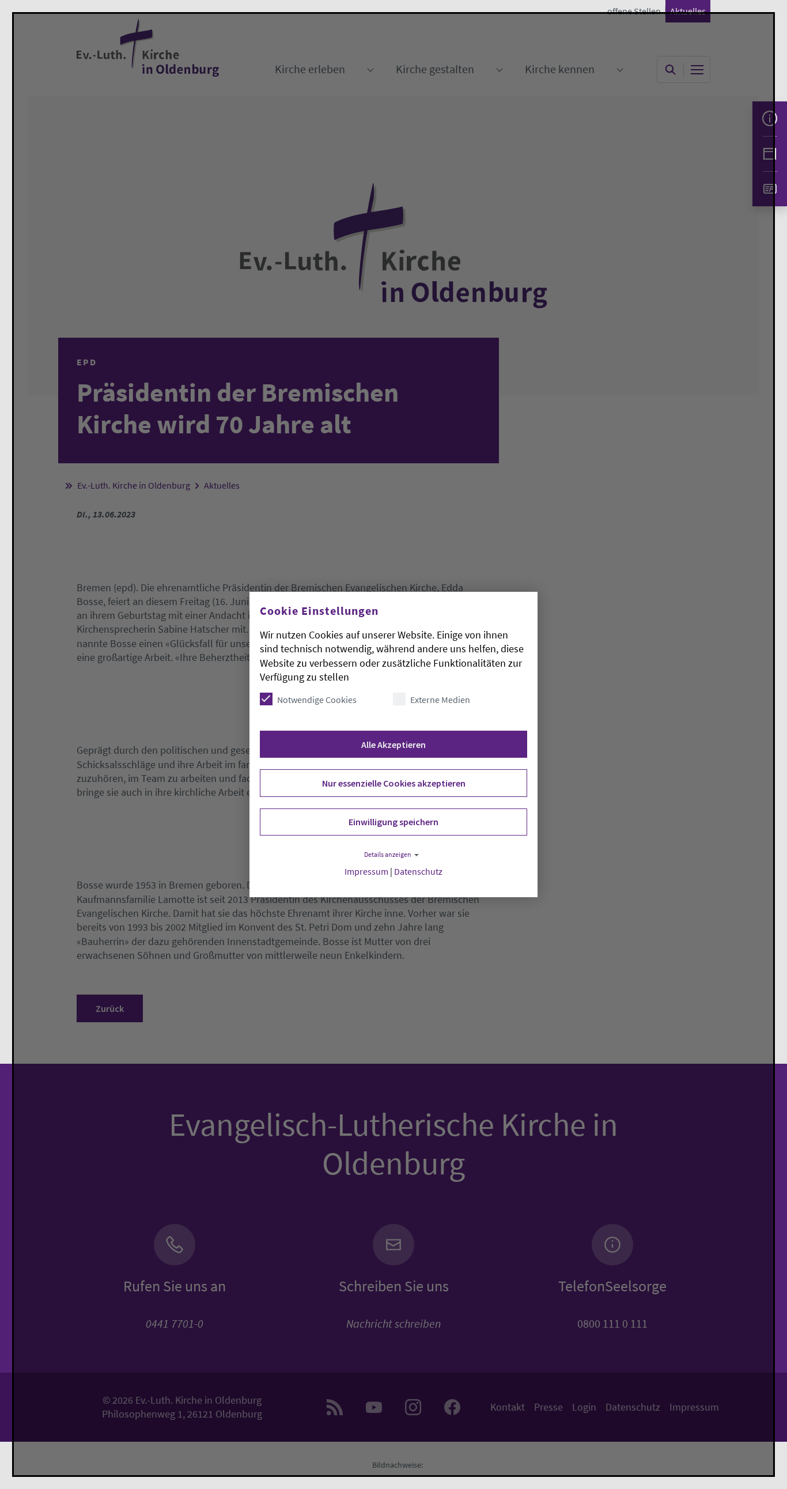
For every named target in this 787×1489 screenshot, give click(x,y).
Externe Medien (440, 699)
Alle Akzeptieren (393, 744)
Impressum (366, 871)
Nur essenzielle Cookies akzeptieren (394, 783)
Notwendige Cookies (317, 699)
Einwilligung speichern (393, 821)
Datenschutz (418, 871)
